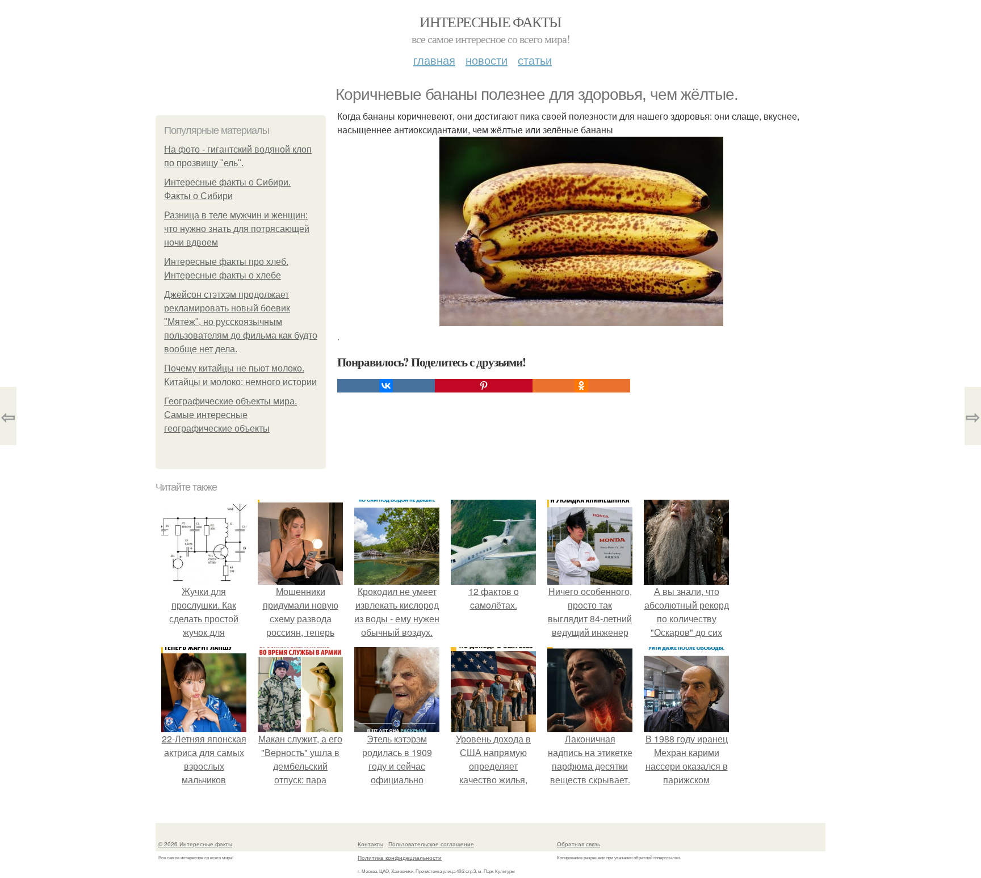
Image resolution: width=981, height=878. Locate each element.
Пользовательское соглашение (431, 844)
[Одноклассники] (581, 385)
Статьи (535, 60)
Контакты (370, 844)
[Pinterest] (484, 385)
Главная (434, 60)
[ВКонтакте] (386, 385)
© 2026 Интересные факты (195, 844)
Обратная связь (578, 844)
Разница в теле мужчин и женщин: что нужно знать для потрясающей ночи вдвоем (236, 228)
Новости (487, 60)
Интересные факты (490, 21)
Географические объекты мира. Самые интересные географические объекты (230, 414)
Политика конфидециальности (400, 858)
